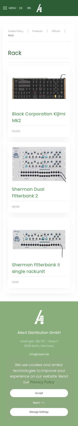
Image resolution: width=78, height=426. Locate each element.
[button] (9, 8)
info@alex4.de (39, 354)
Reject (36, 402)
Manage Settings (39, 411)
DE (21, 8)
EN (29, 8)
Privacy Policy (42, 382)
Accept (39, 393)
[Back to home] (39, 8)
